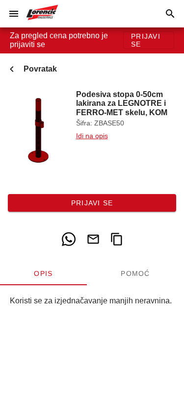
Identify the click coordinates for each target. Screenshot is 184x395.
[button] (14, 13)
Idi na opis (92, 136)
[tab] (43, 273)
